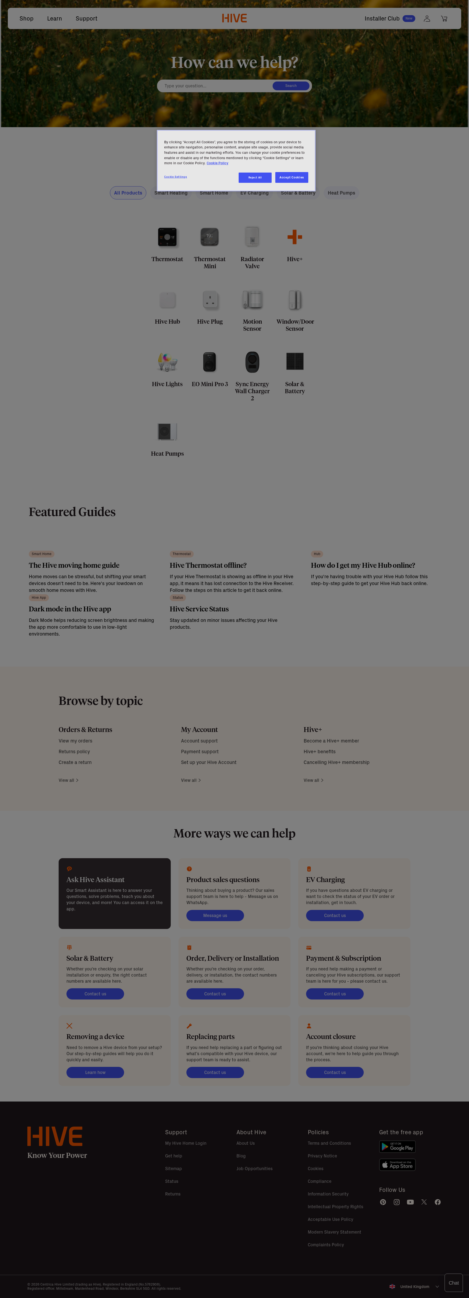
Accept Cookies (291, 177)
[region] (236, 160)
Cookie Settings (175, 176)
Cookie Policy (217, 163)
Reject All (255, 177)
